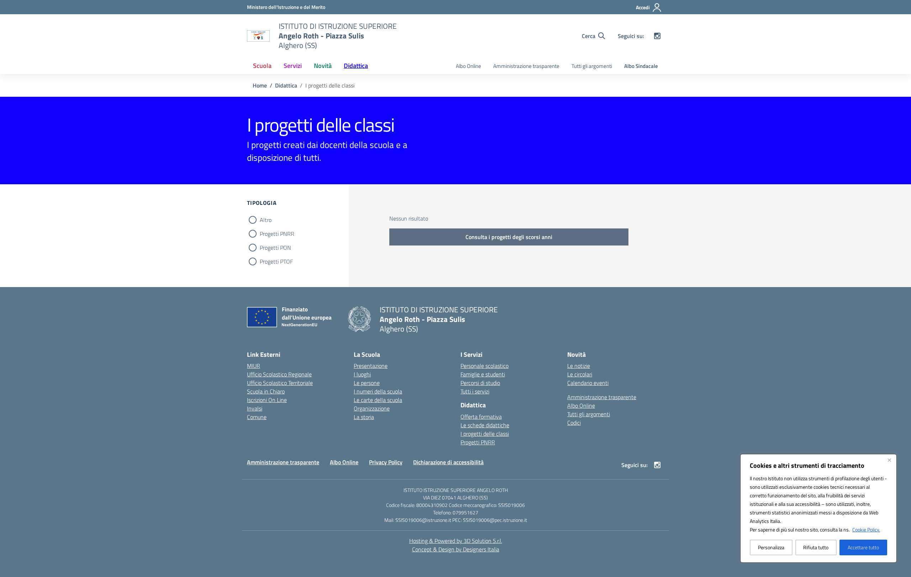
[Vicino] (889, 460)
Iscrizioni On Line (267, 400)
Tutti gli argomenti (592, 66)
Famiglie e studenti (482, 374)
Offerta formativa (481, 416)
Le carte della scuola (378, 400)
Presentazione (371, 365)
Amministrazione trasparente (526, 66)
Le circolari (579, 374)
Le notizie (578, 365)
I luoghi (362, 374)
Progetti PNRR (277, 233)
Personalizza (771, 547)
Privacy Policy (385, 462)
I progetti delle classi (484, 433)
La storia (364, 417)
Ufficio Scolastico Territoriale (280, 383)
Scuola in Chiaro (266, 391)
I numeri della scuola (378, 391)
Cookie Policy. (866, 529)
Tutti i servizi (474, 391)
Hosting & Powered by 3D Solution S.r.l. (455, 540)
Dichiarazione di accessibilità (448, 462)
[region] (818, 508)
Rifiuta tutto (815, 547)
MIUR (253, 365)
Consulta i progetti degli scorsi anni (508, 237)
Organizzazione (372, 408)
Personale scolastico (484, 365)
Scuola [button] (262, 65)
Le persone (367, 383)
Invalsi (254, 408)
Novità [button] (323, 65)
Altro (266, 220)
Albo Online (468, 66)
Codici (574, 422)
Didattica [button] (356, 65)
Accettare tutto (863, 547)
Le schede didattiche (484, 425)
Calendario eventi (588, 383)
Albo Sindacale (641, 66)
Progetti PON (275, 247)
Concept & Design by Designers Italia (455, 549)
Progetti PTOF (276, 261)
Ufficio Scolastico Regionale (279, 374)
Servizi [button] (293, 65)
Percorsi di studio (480, 383)
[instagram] (657, 36)
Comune (257, 417)
